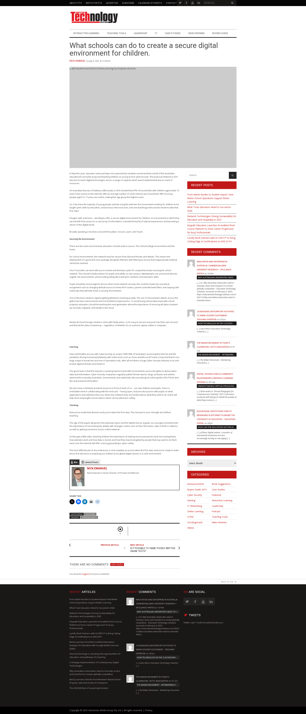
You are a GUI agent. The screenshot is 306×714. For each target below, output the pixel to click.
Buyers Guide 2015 (197, 489)
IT (156, 33)
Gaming (191, 500)
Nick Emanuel (77, 60)
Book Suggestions (221, 483)
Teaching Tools (116, 33)
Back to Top (227, 581)
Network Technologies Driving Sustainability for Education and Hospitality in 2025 (211, 218)
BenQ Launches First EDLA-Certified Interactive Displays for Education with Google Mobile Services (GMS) (94, 645)
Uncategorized (194, 522)
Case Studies (173, 33)
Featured (90, 514)
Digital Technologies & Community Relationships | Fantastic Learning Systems (215, 378)
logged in (86, 573)
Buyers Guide (220, 33)
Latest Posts (91, 462)
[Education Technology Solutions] (94, 17)
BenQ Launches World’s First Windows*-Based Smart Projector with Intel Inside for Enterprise (94, 681)
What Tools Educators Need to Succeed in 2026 (209, 209)
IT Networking (194, 505)
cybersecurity (89, 517)
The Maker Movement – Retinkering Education (217, 354)
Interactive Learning (86, 33)
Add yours (117, 564)
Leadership (140, 33)
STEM (190, 516)
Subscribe (128, 3)
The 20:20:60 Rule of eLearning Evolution (88, 688)
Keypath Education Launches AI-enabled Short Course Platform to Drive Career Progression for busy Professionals (211, 229)
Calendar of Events (150, 3)
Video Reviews (196, 33)
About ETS (75, 3)
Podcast (216, 511)
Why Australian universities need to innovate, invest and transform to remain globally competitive (217, 277)
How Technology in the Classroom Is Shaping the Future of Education (217, 323)
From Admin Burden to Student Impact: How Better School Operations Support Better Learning (210, 198)
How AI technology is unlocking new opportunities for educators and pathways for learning (94, 655)
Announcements (195, 483)
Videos (190, 527)
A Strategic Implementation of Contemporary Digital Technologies (94, 664)
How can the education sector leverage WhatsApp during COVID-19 (217, 427)
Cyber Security (194, 494)
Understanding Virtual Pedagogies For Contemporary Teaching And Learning (217, 386)
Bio (75, 462)
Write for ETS (94, 3)
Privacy (148, 710)
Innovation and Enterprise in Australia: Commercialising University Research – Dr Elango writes (157, 603)
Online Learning (195, 511)
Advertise (112, 3)
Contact (171, 3)
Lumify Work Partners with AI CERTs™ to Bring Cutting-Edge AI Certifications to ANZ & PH (211, 239)
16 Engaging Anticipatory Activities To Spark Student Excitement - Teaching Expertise (215, 315)
